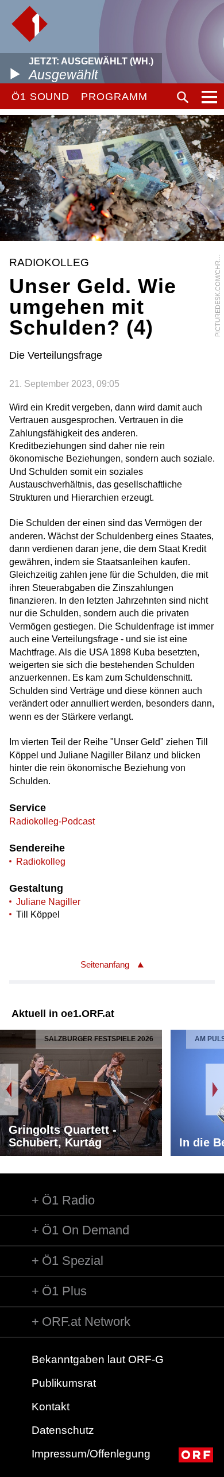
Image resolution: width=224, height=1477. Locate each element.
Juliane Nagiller (48, 902)
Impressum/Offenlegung (91, 1454)
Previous (9, 1089)
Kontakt (50, 1407)
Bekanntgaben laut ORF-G (98, 1359)
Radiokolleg (40, 861)
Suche (182, 97)
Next (215, 1089)
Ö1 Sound (40, 96)
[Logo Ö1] (29, 24)
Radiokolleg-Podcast (52, 821)
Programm (114, 96)
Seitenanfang (104, 964)
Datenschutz (63, 1430)
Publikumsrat (64, 1383)
